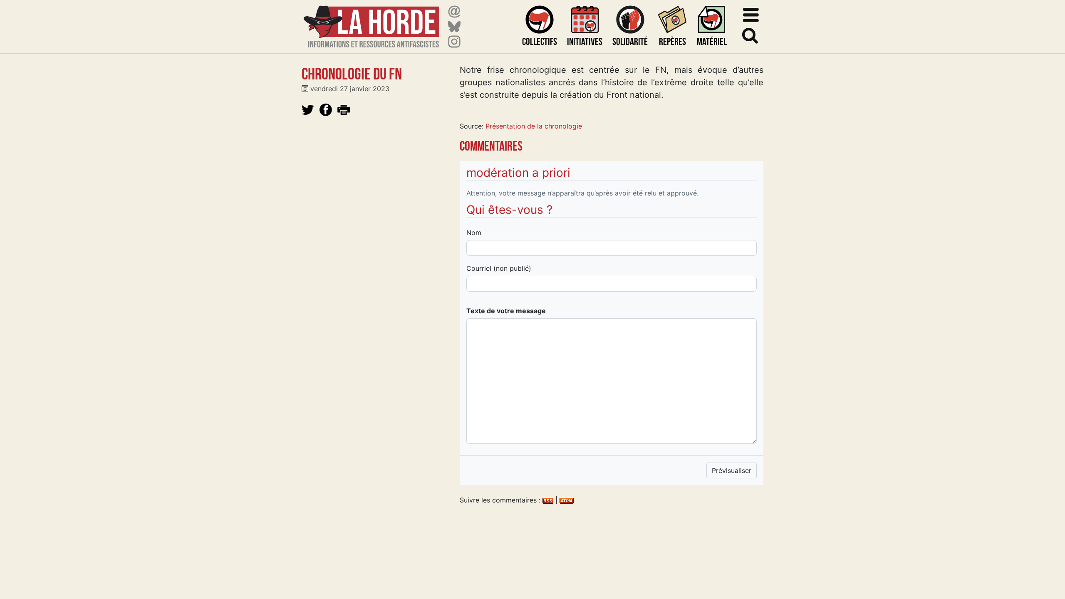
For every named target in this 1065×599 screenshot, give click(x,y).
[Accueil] (371, 21)
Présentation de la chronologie (533, 126)
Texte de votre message (506, 311)
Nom (473, 232)
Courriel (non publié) (498, 268)
